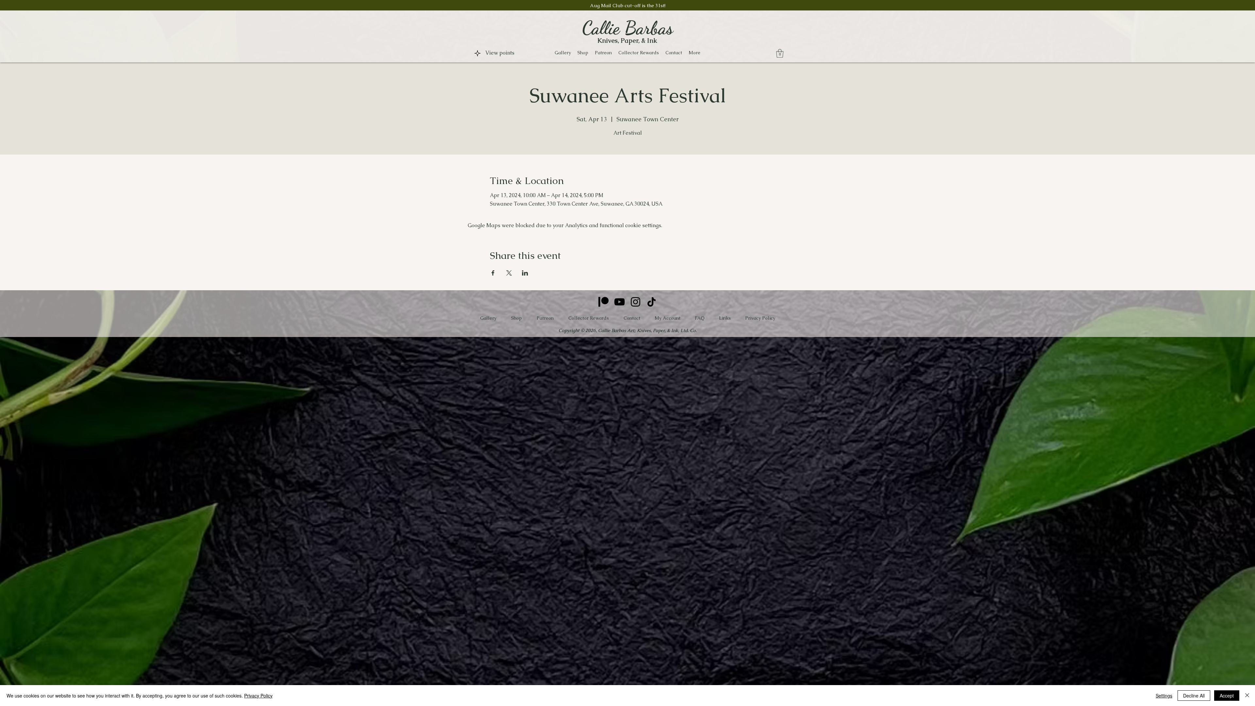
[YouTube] (619, 301)
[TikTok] (651, 301)
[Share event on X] (509, 273)
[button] (583, 53)
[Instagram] (635, 301)
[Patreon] (603, 301)
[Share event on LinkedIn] (525, 273)
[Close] (1247, 695)
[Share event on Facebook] (493, 273)
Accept (1227, 695)
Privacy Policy (258, 695)
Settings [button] (1164, 695)
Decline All (1194, 695)
